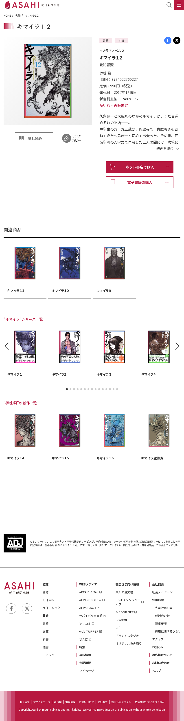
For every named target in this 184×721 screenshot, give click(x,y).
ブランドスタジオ (127, 635)
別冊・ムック (51, 608)
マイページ (86, 670)
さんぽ (83, 639)
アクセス (158, 639)
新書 (45, 639)
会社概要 (158, 584)
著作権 (57, 702)
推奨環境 (70, 702)
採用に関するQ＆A (167, 631)
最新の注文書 (124, 592)
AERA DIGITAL (89, 592)
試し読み (35, 138)
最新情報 (85, 655)
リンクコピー (76, 138)
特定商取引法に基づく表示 (149, 702)
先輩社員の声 (164, 608)
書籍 (18, 15)
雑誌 (45, 584)
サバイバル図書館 (90, 616)
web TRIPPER (89, 631)
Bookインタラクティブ (128, 602)
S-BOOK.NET (125, 612)
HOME (7, 15)
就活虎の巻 (162, 616)
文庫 (45, 631)
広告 (118, 628)
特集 (82, 647)
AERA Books (87, 608)
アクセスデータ (41, 702)
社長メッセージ (162, 592)
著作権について (162, 655)
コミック (48, 655)
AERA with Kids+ (90, 600)
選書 (45, 647)
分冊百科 (48, 600)
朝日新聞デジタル (121, 702)
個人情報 (24, 702)
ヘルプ (156, 670)
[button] (67, 389)
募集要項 (161, 623)
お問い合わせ (161, 663)
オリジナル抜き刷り (129, 643)
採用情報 (158, 600)
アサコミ (85, 623)
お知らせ (158, 647)
